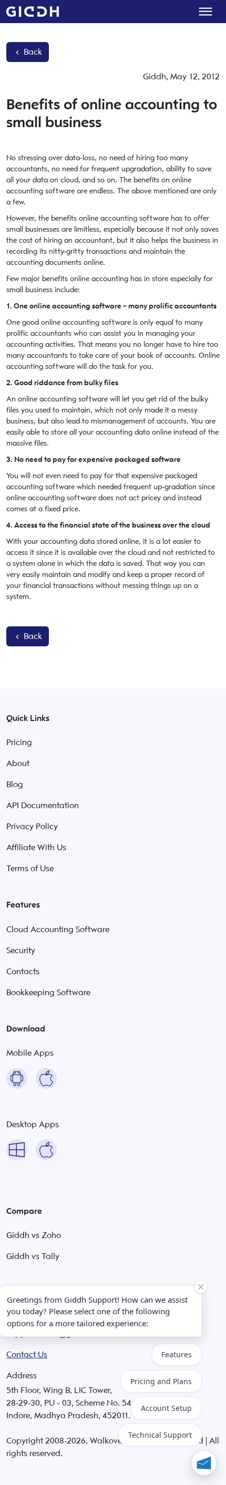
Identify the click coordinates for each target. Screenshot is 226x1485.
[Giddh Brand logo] (32, 11)
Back (32, 52)
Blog (14, 784)
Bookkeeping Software (48, 992)
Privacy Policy (32, 826)
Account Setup (166, 1408)
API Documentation (42, 805)
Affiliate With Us (36, 847)
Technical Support (160, 1435)
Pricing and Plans (161, 1381)
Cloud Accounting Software (57, 929)
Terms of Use (30, 868)
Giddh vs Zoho (33, 1235)
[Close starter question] (200, 1287)
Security (20, 950)
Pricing (19, 742)
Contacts (22, 971)
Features (176, 1354)
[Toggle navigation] (205, 12)
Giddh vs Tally (32, 1256)
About (17, 763)
